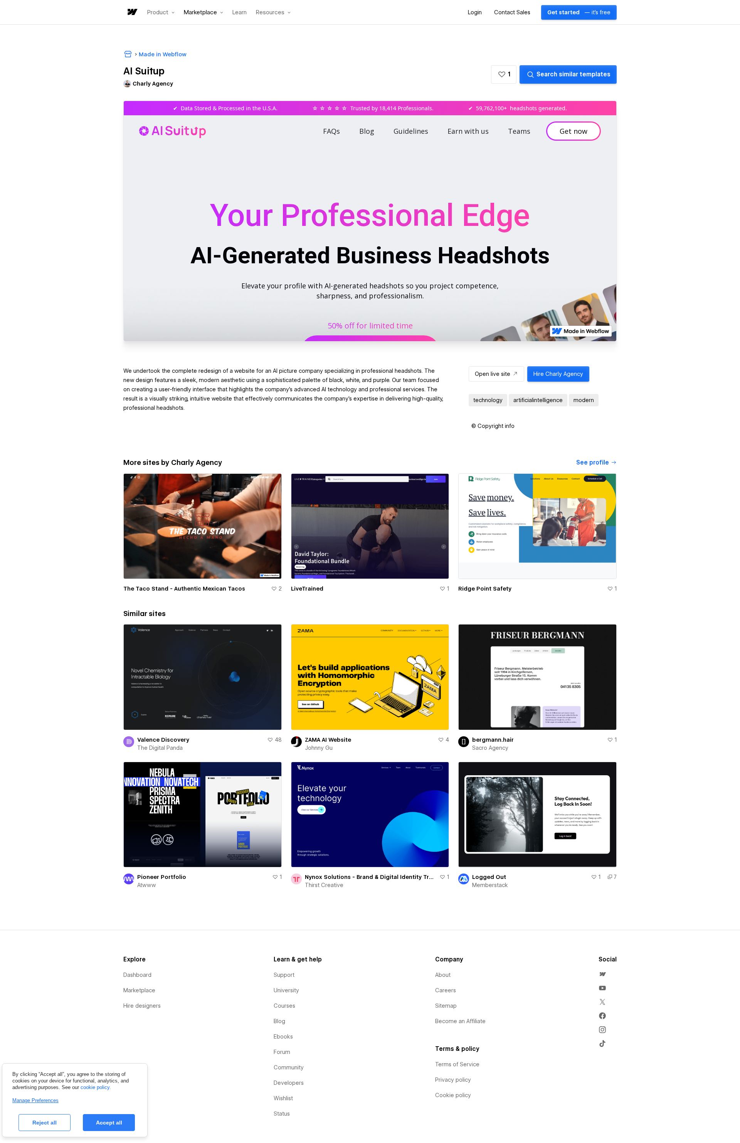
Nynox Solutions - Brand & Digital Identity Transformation (371, 877)
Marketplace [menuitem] (139, 990)
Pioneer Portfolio (161, 877)
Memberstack (490, 885)
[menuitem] (602, 974)
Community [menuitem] (289, 1067)
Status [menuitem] (282, 1114)
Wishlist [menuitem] (283, 1098)
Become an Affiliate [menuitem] (460, 1021)
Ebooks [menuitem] (283, 1037)
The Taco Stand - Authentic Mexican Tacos (184, 589)
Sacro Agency (490, 748)
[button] (161, 12)
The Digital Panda (160, 748)
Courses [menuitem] (284, 1006)
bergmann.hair (493, 740)
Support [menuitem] (284, 975)
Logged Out (489, 877)
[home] (132, 12)
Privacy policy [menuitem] (453, 1080)
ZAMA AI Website (328, 740)
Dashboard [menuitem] (137, 975)
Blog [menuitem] (279, 1021)
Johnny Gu (319, 748)
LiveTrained (307, 589)
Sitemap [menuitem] (446, 1006)
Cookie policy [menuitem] (453, 1095)
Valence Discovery (163, 740)
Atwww (146, 885)
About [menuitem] (443, 975)
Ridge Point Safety (484, 589)
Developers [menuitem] (289, 1083)
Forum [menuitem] (282, 1052)
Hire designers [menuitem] (142, 1006)
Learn (239, 12)
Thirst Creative (324, 885)
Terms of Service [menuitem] (457, 1064)
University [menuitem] (286, 990)
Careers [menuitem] (445, 990)
